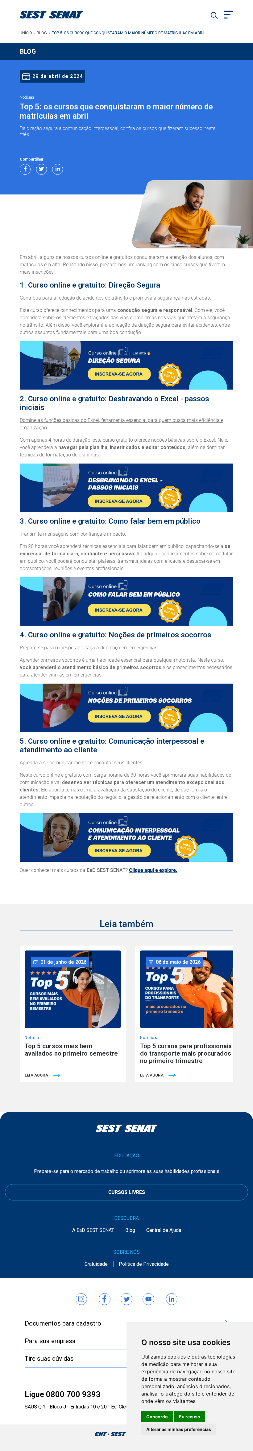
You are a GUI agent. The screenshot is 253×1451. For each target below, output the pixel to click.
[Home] (59, 14)
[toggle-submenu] (228, 15)
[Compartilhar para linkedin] (57, 169)
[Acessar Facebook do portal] (104, 1296)
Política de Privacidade (144, 1264)
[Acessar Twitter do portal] (126, 1296)
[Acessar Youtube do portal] (148, 1296)
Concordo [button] (157, 1416)
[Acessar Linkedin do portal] (171, 1296)
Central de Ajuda (163, 1230)
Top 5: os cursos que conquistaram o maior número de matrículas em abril (128, 33)
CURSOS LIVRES (126, 1192)
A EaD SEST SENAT (93, 1230)
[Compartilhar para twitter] (41, 169)
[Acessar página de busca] (214, 15)
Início (26, 33)
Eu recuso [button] (189, 1416)
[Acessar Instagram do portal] (81, 1296)
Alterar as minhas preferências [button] (178, 1429)
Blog (42, 33)
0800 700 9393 (73, 1394)
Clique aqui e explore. (153, 870)
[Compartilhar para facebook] (25, 169)
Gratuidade (96, 1264)
